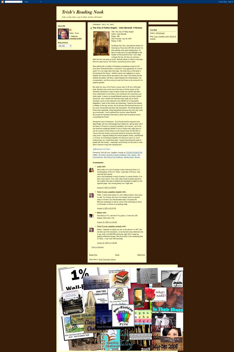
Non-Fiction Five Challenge (113, 157)
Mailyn (99, 213)
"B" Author (102, 155)
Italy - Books (131, 155)
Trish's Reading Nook (83, 12)
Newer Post (93, 255)
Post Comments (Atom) (107, 259)
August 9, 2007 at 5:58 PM (106, 188)
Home (117, 255)
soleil (99, 166)
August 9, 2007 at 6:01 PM (106, 208)
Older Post (141, 255)
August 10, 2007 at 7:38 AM (107, 243)
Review (137, 157)
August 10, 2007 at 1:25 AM (107, 222)
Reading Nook (129, 157)
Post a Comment (98, 247)
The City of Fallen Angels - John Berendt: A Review (117, 28)
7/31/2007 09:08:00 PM (134, 152)
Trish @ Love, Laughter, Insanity (109, 192)
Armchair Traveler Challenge (116, 155)
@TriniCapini (160, 33)
